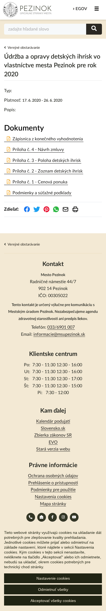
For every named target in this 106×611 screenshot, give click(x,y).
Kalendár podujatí (53, 421)
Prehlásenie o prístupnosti (53, 483)
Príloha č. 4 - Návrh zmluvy (38, 149)
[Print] (75, 209)
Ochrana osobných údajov (53, 476)
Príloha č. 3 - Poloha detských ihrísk (47, 160)
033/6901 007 (61, 327)
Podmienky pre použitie (53, 490)
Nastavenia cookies (53, 497)
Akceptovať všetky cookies (53, 600)
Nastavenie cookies (53, 578)
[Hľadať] (94, 29)
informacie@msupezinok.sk (59, 334)
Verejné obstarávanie (24, 48)
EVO (53, 442)
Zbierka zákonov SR (53, 435)
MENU (96, 8)
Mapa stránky (53, 504)
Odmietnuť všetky (53, 589)
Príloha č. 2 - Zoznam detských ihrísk (48, 171)
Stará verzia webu (53, 449)
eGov (81, 9)
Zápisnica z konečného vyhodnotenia (48, 139)
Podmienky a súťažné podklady (42, 193)
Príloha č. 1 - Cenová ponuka (40, 182)
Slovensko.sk (53, 428)
